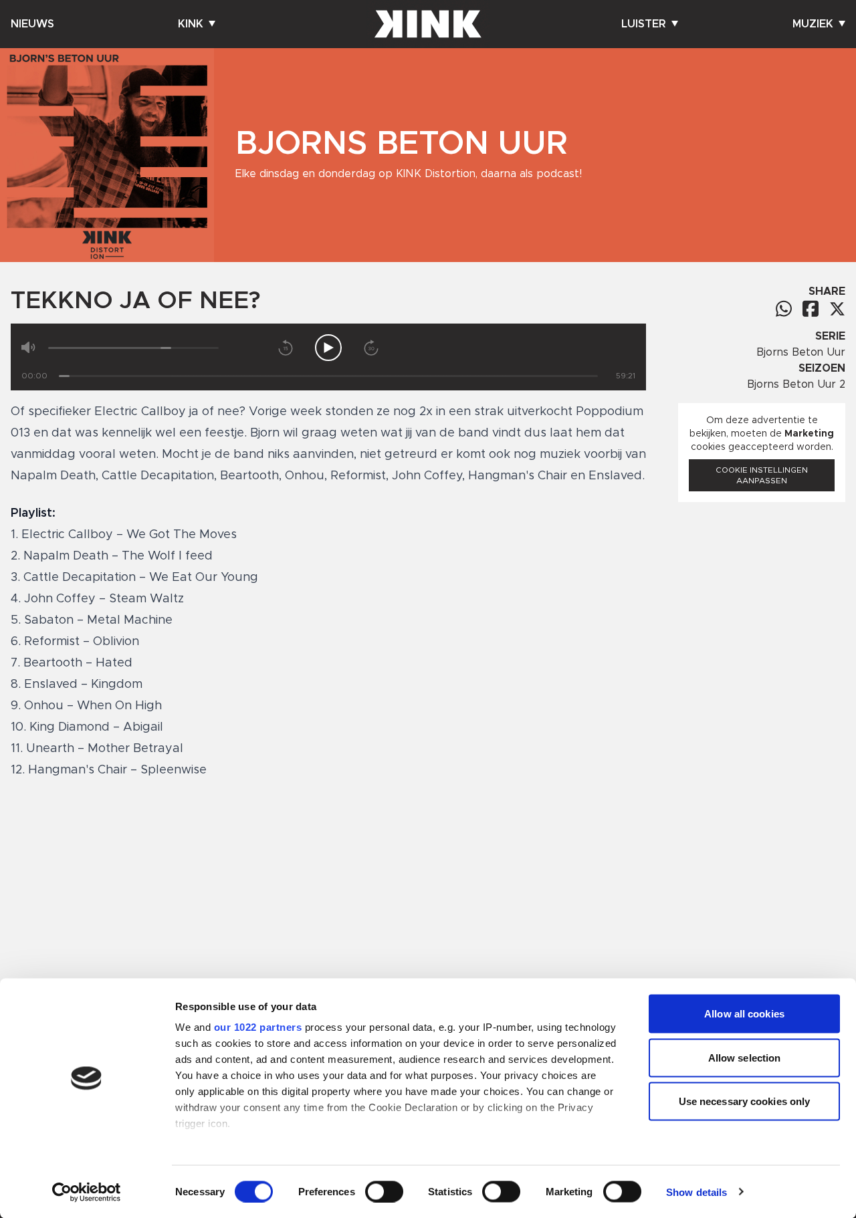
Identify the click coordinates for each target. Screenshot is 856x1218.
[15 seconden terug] (286, 348)
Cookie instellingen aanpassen (762, 475)
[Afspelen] (328, 347)
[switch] (384, 1191)
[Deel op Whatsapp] (784, 308)
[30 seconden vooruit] (371, 348)
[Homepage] (428, 24)
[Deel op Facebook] (810, 308)
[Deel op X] (837, 309)
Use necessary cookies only (745, 1101)
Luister (643, 24)
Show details (696, 1191)
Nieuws (32, 24)
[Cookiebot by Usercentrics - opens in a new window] (86, 1192)
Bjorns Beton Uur (800, 352)
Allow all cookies (744, 1013)
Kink (190, 24)
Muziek (812, 24)
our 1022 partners (258, 1027)
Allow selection (744, 1057)
